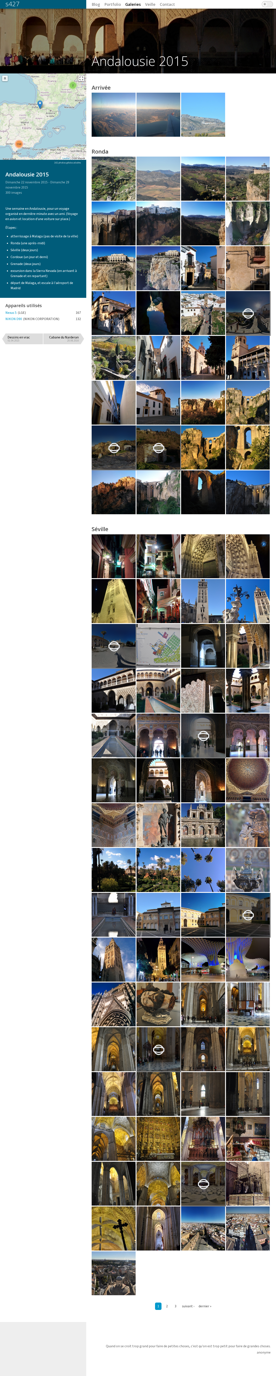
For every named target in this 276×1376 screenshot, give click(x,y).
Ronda (100, 151)
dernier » (205, 1306)
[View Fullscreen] (81, 78)
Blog (96, 4)
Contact (167, 4)
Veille (150, 4)
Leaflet (66, 158)
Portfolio (112, 4)
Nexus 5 (11, 312)
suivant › (188, 1306)
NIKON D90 (13, 319)
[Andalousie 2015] (40, 104)
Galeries (133, 4)
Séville (100, 529)
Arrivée (101, 87)
